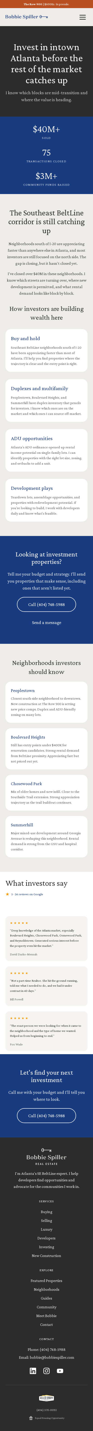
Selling (46, 1220)
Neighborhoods (46, 1289)
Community (46, 1307)
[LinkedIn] (33, 1371)
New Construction (46, 1255)
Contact (46, 1324)
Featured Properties (46, 1280)
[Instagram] (46, 1371)
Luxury (46, 1229)
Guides (46, 1298)
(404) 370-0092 (46, 1410)
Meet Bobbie (46, 1315)
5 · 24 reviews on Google (24, 894)
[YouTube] (60, 1371)
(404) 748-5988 (52, 1349)
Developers (46, 1238)
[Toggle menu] (83, 17)
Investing (46, 1247)
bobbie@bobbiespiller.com (52, 1357)
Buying (46, 1211)
